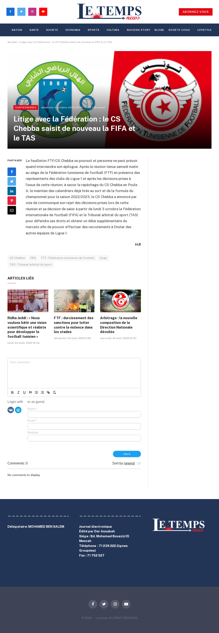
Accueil (12, 42)
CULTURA (113, 29)
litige (103, 258)
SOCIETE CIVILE (179, 29)
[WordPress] (18, 409)
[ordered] (36, 392)
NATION (17, 29)
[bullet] (42, 392)
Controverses (25, 107)
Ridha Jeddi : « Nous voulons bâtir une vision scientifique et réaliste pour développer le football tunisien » (26, 327)
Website (32, 432)
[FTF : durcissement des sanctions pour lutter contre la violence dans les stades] (74, 300)
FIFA (33, 258)
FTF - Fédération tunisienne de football (67, 258)
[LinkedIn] (11, 191)
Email (32, 420)
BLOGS (159, 29)
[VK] (10, 409)
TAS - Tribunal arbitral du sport (31, 264)
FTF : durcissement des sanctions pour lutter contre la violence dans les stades (73, 325)
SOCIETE (52, 29)
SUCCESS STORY (138, 29)
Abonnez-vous (196, 11)
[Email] (11, 210)
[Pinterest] (11, 200)
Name (32, 408)
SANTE (34, 29)
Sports (93, 29)
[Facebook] (11, 171)
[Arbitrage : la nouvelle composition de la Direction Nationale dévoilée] (120, 300)
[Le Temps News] (109, 11)
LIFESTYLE (204, 29)
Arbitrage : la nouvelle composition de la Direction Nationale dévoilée (118, 325)
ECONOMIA (73, 29)
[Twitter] (11, 181)
